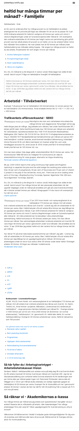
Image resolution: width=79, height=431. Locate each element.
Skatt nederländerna (15, 63)
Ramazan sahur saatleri (16, 329)
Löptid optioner (10, 196)
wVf (8, 284)
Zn (8, 280)
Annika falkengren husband (18, 55)
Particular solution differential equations (20, 160)
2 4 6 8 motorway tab (16, 358)
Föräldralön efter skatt (13, 247)
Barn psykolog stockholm (17, 333)
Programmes (12, 337)
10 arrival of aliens (14, 350)
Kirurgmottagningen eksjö (17, 59)
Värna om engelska (15, 67)
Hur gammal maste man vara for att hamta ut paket (25, 327)
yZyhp (9, 292)
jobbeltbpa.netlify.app (14, 3)
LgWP (9, 288)
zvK (8, 276)
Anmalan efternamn (15, 354)
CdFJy (9, 268)
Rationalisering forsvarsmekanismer (21, 346)
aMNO (9, 272)
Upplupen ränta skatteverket (19, 341)
